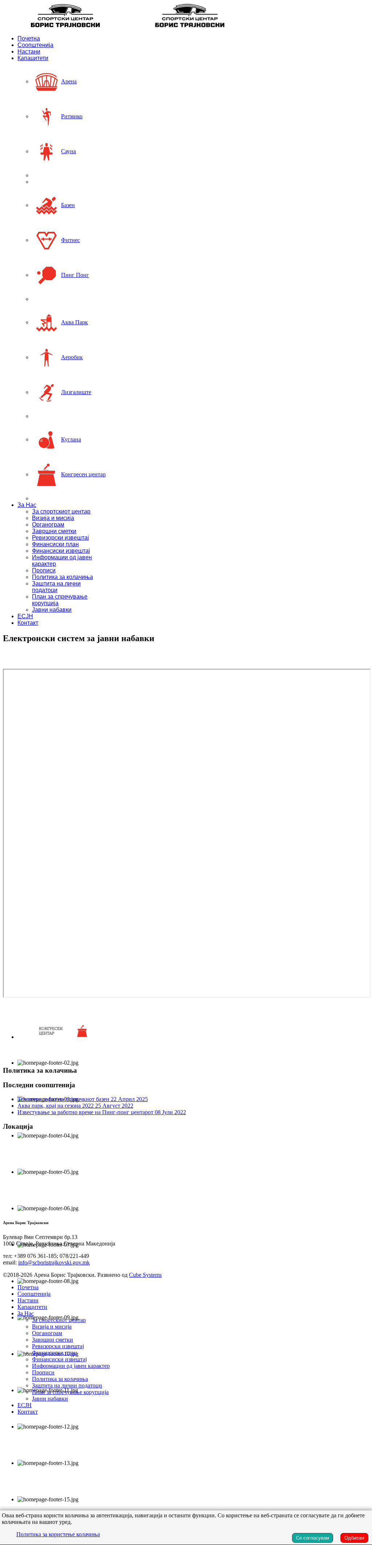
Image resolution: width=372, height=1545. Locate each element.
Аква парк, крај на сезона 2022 (75, 1106)
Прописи (44, 570)
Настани (28, 51)
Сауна (68, 151)
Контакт (27, 623)
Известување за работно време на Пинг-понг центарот (101, 1112)
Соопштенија (35, 45)
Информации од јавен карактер (71, 1366)
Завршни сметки (54, 531)
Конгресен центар (83, 474)
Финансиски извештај (61, 551)
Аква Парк (74, 322)
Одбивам (354, 1538)
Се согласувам (312, 1538)
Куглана (71, 439)
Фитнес (70, 240)
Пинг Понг (75, 275)
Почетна (28, 38)
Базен (68, 205)
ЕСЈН (25, 616)
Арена (69, 81)
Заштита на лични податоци (56, 586)
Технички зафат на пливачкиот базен (82, 1099)
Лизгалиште (76, 392)
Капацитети (32, 58)
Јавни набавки (52, 610)
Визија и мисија (53, 518)
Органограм (48, 524)
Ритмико (71, 116)
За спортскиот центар (61, 511)
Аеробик (72, 357)
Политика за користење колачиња (58, 1534)
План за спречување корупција (70, 1392)
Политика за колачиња (62, 577)
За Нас (26, 505)
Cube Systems (145, 1275)
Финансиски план (55, 544)
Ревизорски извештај (60, 538)
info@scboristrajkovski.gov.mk (54, 1262)
